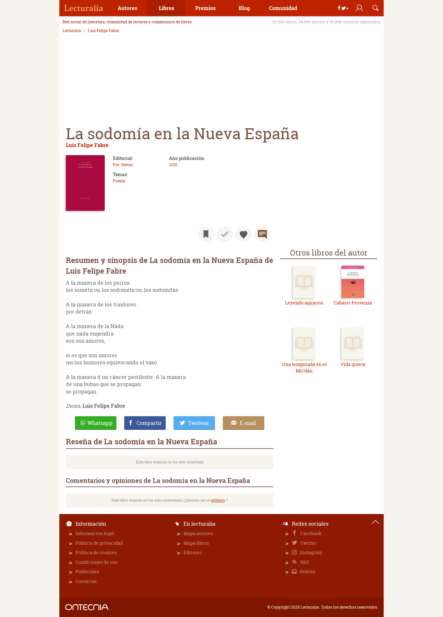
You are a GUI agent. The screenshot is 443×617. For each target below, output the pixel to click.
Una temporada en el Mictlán (304, 367)
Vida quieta (353, 364)
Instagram (310, 552)
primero (218, 500)
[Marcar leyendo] (206, 234)
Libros (166, 8)
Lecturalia (72, 30)
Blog (244, 8)
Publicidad (87, 571)
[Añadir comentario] (262, 234)
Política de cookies (96, 552)
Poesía (119, 181)
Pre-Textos (123, 164)
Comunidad (283, 8)
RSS (304, 562)
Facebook (310, 533)
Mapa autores (198, 533)
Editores (193, 552)
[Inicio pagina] (375, 522)
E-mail (248, 423)
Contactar (86, 581)
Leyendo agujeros (304, 303)
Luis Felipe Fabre (103, 30)
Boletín (307, 571)
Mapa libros (196, 543)
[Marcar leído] (225, 234)
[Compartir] (343, 8)
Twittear (198, 423)
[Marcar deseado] (243, 234)
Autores (127, 8)
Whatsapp (100, 423)
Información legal (95, 533)
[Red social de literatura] (83, 8)
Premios (205, 8)
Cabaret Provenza (353, 303)
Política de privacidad (99, 543)
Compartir (149, 423)
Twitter (308, 543)
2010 (173, 164)
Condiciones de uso (97, 562)
